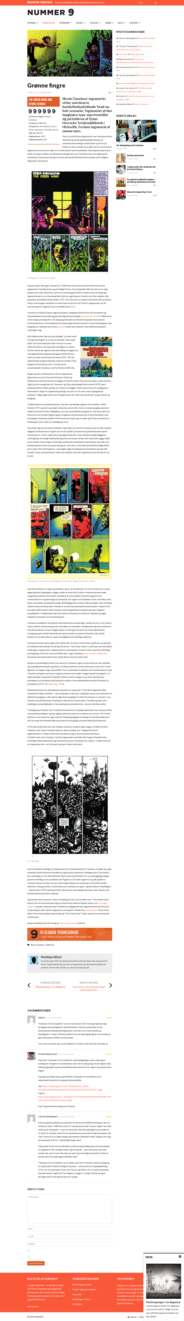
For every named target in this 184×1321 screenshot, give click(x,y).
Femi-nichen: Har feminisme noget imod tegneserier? (89, 988)
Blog (120, 23)
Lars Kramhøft (125, 83)
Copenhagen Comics (81, 1299)
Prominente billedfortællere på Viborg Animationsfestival (141, 180)
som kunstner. (91, 910)
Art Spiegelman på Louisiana (129, 145)
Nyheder (32, 23)
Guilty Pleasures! (141, 104)
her (72, 306)
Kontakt (134, 23)
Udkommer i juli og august (66, 2)
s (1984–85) (95, 653)
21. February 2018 (55, 1018)
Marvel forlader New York (144, 83)
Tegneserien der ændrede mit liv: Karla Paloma (141, 168)
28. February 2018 (67, 1117)
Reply (109, 1017)
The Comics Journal (68, 923)
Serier (108, 23)
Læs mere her (32, 1306)
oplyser (61, 326)
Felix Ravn (123, 54)
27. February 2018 (67, 1054)
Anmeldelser (49, 23)
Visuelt (79, 23)
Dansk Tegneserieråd (81, 1284)
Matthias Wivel (46, 92)
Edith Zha (50, 945)
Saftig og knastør (137, 54)
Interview (64, 23)
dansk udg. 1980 (55, 684)
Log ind (132, 1317)
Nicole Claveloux (38, 945)
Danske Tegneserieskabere (84, 1289)
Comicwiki (76, 1294)
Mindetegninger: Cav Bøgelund (50, 987)
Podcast (94, 23)
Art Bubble (77, 1304)
